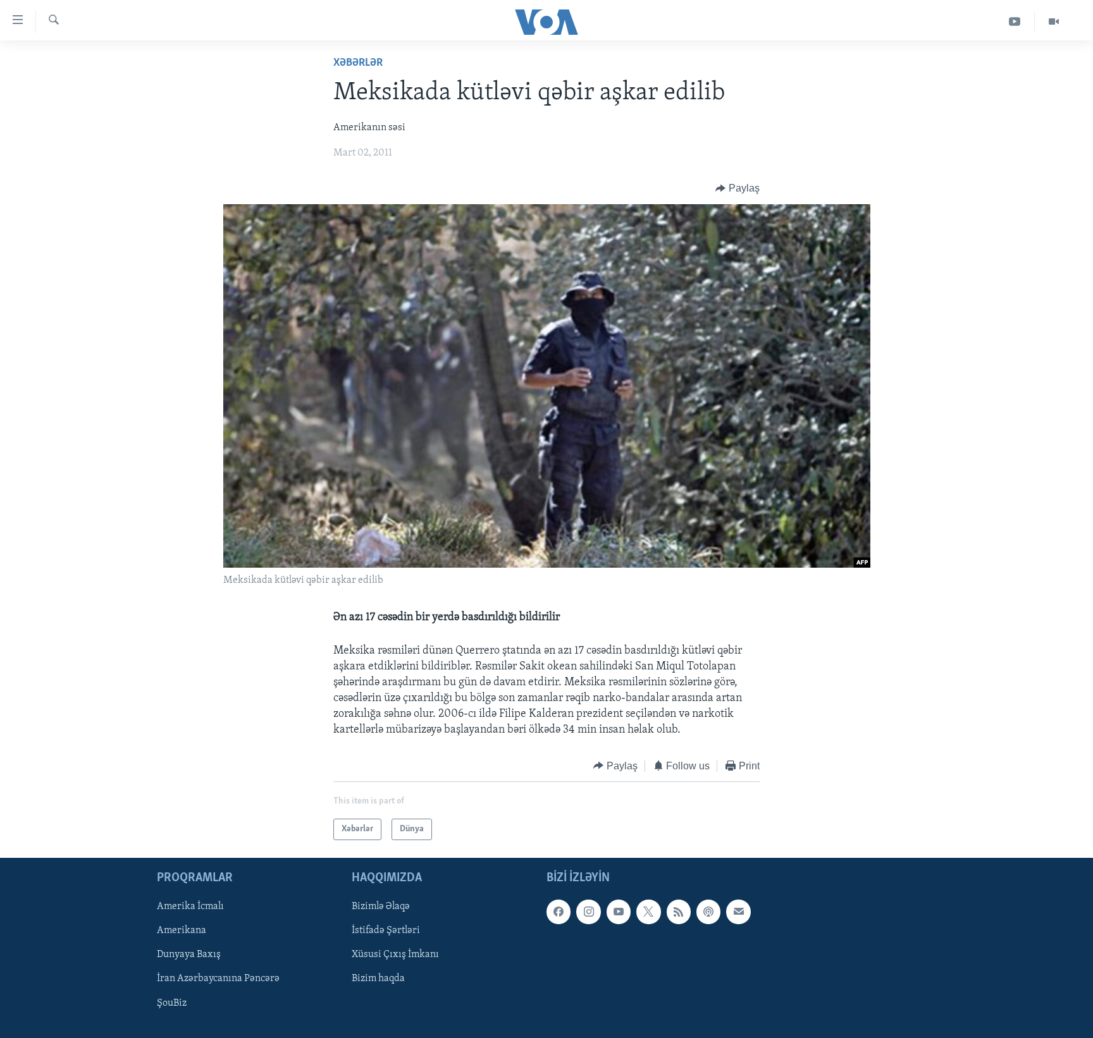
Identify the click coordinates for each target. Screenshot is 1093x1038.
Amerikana (181, 931)
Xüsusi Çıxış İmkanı (395, 955)
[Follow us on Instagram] (588, 912)
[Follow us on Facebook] (558, 912)
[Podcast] (708, 912)
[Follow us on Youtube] (619, 912)
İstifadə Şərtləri (386, 931)
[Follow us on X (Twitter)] (648, 912)
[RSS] (679, 912)
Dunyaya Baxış (189, 955)
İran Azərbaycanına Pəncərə (218, 979)
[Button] (737, 188)
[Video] (1054, 22)
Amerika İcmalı (190, 907)
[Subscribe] (738, 912)
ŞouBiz (172, 1003)
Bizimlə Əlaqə (381, 907)
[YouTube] (1015, 22)
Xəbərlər (358, 63)
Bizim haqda (378, 979)
